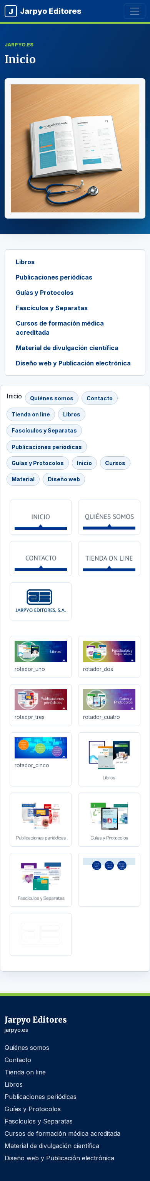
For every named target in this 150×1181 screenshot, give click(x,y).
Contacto (100, 398)
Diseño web (64, 479)
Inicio (84, 463)
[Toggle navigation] (134, 11)
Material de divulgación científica (67, 348)
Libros (25, 262)
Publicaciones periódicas (54, 277)
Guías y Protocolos (44, 292)
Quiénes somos (51, 398)
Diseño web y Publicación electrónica (73, 363)
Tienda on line (31, 414)
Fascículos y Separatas (52, 308)
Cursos (115, 463)
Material (23, 479)
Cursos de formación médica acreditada (60, 327)
